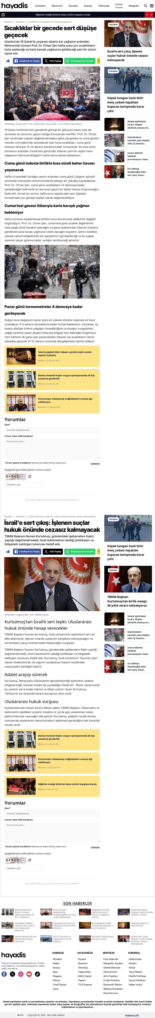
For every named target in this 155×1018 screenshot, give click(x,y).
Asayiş (56, 967)
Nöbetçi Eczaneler (113, 988)
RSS (21, 1015)
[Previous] (147, 15)
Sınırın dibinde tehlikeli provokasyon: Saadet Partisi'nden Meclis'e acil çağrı (138, 156)
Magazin (57, 976)
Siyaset (82, 959)
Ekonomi (82, 963)
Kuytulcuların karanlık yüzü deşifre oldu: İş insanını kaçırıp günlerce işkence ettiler (138, 140)
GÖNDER (95, 463)
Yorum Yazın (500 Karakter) (19, 436)
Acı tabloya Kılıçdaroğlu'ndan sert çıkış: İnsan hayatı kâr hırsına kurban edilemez (136, 172)
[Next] (151, 15)
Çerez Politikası (137, 980)
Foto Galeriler (111, 959)
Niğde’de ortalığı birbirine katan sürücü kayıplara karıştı (33, 14)
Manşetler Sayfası (113, 963)
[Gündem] (128, 33)
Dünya (56, 980)
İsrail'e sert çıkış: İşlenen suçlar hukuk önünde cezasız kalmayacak (127, 55)
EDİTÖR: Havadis (42, 615)
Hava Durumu (110, 992)
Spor (55, 971)
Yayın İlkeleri (136, 971)
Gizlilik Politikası (137, 976)
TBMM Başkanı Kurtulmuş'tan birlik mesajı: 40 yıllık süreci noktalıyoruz (127, 601)
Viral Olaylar (60, 984)
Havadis (8, 21)
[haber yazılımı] (132, 1015)
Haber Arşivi (135, 984)
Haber (56, 963)
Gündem (20, 21)
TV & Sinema (85, 984)
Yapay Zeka (84, 971)
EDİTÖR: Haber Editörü (72, 124)
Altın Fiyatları (110, 976)
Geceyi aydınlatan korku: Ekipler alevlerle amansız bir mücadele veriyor (138, 124)
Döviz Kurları (110, 971)
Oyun (56, 988)
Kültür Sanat (84, 976)
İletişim (133, 963)
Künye (132, 967)
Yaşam (81, 980)
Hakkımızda (135, 959)
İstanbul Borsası (111, 967)
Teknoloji (83, 967)
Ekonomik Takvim (112, 984)
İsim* (7, 424)
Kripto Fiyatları (111, 980)
